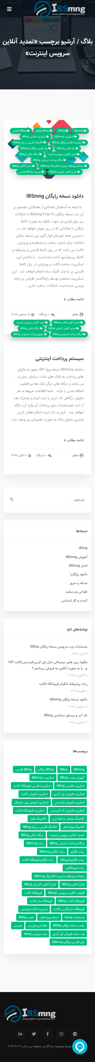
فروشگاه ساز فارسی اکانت (68, 909)
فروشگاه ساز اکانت (41, 900)
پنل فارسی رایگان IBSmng (34, 148)
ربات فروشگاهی (74, 867)
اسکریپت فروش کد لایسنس (67, 810)
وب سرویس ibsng (35, 933)
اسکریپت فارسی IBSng (34, 137)
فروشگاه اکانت (33, 892)
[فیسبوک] (48, 1034)
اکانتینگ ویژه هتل (73, 826)
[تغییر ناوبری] (9, 9)
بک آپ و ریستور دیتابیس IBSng (65, 715)
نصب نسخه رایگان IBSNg (68, 925)
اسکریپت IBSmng (64, 137)
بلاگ (87, 41)
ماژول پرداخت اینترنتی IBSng (28, 334)
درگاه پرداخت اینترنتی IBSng (48, 160)
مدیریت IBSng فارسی (30, 172)
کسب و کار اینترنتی (74, 600)
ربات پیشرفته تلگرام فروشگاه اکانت (63, 684)
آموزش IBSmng (76, 557)
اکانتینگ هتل (38, 818)
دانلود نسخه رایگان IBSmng (55, 196)
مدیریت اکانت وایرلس (34, 909)
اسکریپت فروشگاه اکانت (29, 810)
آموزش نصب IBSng (72, 777)
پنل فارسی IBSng (66, 148)
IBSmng (79, 131)
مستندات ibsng (74, 917)
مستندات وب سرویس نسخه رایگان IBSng (58, 646)
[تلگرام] (75, 1034)
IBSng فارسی (19, 131)
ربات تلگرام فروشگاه (72, 859)
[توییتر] (34, 1034)
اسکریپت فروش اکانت (34, 793)
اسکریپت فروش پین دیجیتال (31, 802)
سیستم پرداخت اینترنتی (59, 358)
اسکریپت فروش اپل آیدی (69, 793)
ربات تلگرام (77, 851)
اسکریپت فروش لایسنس (69, 802)
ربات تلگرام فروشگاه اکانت (38, 859)
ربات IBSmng (35, 843)
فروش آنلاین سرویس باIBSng (66, 892)
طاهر (75, 314)
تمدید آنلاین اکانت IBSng (67, 322)
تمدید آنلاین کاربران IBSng (62, 328)
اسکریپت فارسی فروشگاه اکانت (32, 785)
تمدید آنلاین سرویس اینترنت (62, 154)
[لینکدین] (20, 1034)
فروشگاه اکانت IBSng (71, 900)
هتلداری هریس (37, 925)
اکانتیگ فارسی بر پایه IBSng (28, 142)
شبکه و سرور (78, 583)
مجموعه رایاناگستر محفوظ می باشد (43, 1046)
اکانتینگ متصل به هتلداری (68, 818)
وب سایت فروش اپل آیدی (68, 933)
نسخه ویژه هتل (49, 917)
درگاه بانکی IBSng (29, 154)
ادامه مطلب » (74, 299)
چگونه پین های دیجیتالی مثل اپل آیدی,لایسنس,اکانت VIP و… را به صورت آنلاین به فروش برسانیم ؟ (47, 665)
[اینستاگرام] (61, 1034)
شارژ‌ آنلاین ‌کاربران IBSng (64, 172)
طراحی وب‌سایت (76, 591)
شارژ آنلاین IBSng (22, 166)
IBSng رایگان (42, 131)
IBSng (62, 131)
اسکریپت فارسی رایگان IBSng (67, 142)
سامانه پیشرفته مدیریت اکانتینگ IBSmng (62, 166)
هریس (18, 925)
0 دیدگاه (44, 314)
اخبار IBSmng (78, 565)
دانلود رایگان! (78, 574)
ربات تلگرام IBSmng (52, 851)
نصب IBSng (26, 917)
